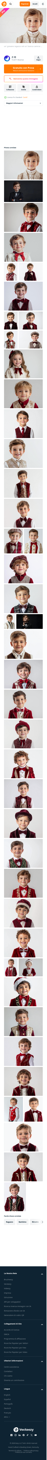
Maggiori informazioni (14, 102)
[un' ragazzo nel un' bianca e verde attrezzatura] (9, 702)
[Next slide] (37, 1364)
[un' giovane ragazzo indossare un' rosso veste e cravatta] (11, 270)
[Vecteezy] (4, 3)
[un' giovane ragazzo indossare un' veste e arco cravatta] (16, 395)
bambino (22, 1363)
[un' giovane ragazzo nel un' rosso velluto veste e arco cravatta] (23, 1137)
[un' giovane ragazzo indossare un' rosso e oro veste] (11, 376)
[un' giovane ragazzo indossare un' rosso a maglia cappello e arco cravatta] (23, 1010)
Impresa (7, 1434)
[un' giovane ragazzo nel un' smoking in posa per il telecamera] (23, 190)
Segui (38, 60)
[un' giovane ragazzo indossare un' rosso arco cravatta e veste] (23, 216)
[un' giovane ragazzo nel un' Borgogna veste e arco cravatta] (23, 890)
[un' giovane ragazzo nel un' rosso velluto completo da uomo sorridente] (23, 1040)
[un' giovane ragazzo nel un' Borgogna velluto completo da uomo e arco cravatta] (16, 289)
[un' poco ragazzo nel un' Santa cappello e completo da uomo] (16, 1083)
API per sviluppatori (12, 1443)
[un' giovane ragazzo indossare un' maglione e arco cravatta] (23, 680)
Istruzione (8, 1439)
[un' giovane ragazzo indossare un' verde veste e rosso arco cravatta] (23, 950)
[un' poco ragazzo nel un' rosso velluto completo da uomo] (23, 860)
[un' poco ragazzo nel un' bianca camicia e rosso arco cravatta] (23, 245)
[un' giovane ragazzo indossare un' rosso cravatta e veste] (23, 479)
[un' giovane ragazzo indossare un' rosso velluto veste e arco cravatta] (23, 313)
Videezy (7, 1430)
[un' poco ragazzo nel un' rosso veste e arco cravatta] (23, 1167)
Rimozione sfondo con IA (14, 1455)
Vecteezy (7, 1426)
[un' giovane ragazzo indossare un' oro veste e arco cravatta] (23, 509)
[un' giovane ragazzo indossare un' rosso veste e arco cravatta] (13, 1225)
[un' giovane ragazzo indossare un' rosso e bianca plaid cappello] (23, 650)
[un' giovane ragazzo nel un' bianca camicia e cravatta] (23, 163)
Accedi (35, 4)
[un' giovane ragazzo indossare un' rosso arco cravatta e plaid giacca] (23, 771)
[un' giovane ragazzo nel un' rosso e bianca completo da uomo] (13, 622)
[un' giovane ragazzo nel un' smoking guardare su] (17, 718)
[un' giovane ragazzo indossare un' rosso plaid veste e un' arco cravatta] (13, 596)
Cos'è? (25, 97)
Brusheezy (8, 1421)
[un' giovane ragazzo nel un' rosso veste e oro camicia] (23, 449)
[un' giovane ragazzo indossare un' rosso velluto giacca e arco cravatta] (11, 1064)
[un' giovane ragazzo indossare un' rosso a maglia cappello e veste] (23, 830)
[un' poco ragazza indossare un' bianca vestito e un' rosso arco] (23, 419)
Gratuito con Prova (23, 69)
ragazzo (9, 1363)
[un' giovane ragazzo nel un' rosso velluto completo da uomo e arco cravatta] (16, 357)
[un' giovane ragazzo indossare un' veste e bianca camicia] (23, 741)
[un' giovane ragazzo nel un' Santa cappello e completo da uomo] (23, 1107)
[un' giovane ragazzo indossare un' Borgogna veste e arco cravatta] (23, 568)
